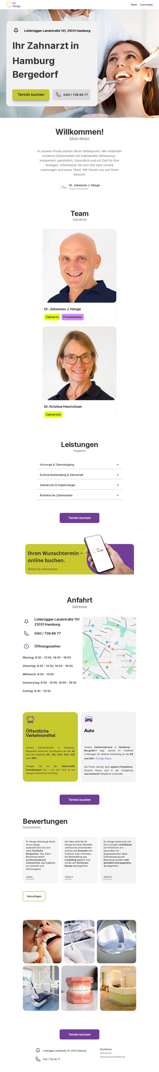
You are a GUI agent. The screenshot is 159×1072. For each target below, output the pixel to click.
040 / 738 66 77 (75, 95)
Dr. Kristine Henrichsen (63, 407)
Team (134, 4)
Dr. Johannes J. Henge (62, 309)
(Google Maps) (103, 758)
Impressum (106, 1053)
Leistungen (146, 4)
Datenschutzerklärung (112, 1056)
